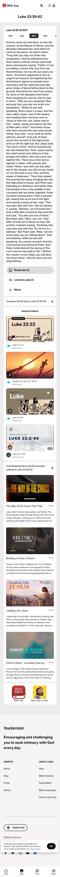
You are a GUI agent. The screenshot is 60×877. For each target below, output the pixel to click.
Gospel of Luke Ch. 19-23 (27, 381)
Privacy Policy (35, 848)
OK (51, 846)
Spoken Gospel (18, 457)
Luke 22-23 (20, 344)
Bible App (18, 700)
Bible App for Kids (39, 700)
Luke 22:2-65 (21, 453)
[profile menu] (52, 5)
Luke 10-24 (20, 417)
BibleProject (17, 348)
